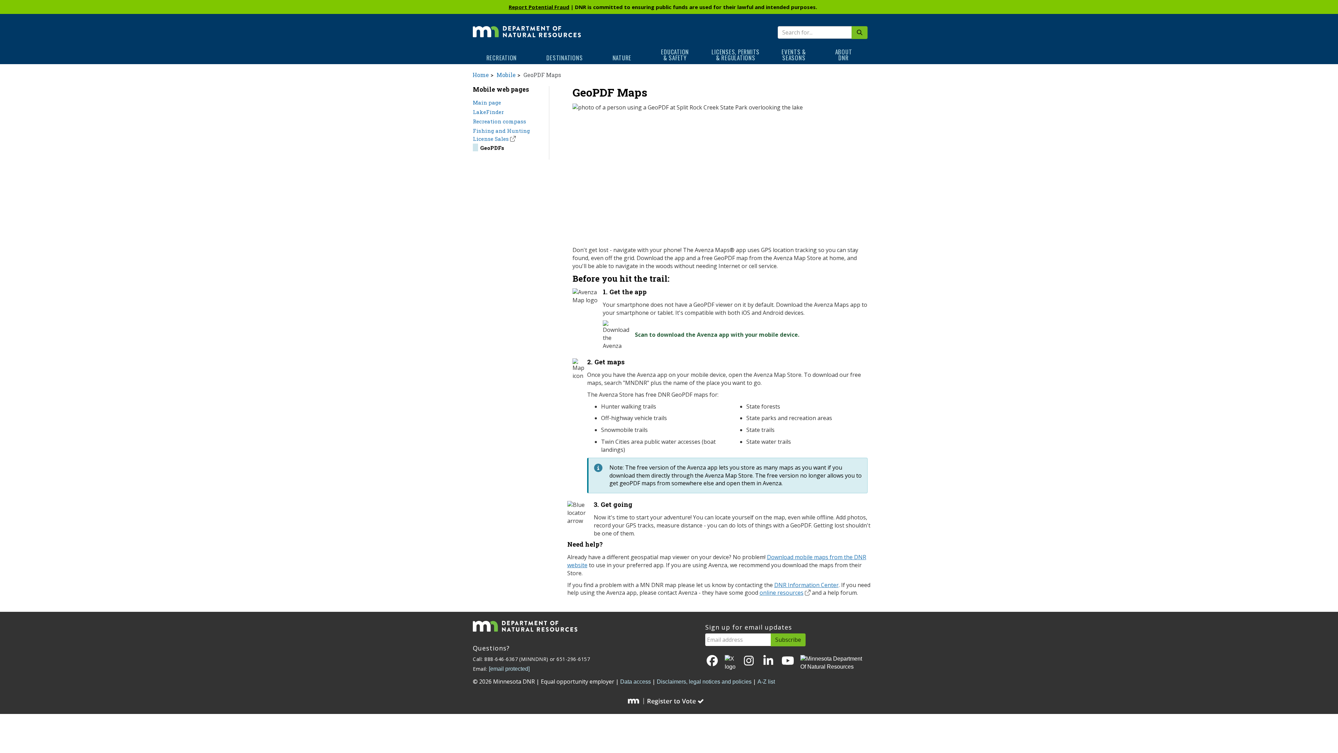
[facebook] (712, 661)
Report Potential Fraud (539, 6)
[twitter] (731, 663)
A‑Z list (766, 682)
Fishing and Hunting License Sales (501, 134)
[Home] (527, 27)
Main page (487, 102)
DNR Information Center (806, 585)
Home (480, 74)
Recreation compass (499, 121)
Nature (622, 57)
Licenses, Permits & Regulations (736, 54)
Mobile (506, 74)
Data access (635, 682)
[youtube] (788, 661)
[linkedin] (768, 661)
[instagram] (749, 661)
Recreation (501, 57)
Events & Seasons (794, 54)
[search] (860, 32)
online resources (781, 592)
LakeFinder (488, 111)
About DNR (843, 54)
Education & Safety (675, 54)
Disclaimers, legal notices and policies (704, 682)
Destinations (564, 57)
